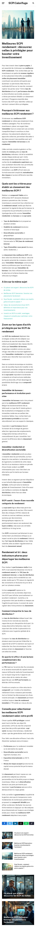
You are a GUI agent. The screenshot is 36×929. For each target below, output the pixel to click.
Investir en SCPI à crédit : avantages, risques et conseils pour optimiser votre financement (18, 315)
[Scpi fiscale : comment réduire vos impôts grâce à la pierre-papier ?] (7, 866)
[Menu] (3, 3)
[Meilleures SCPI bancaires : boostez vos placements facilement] (7, 845)
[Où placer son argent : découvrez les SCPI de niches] (7, 835)
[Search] (33, 3)
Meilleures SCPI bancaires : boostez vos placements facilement (23, 845)
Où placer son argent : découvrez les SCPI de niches (17, 894)
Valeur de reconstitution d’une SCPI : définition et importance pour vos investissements (17, 307)
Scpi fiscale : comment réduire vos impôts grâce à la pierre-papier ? (23, 866)
